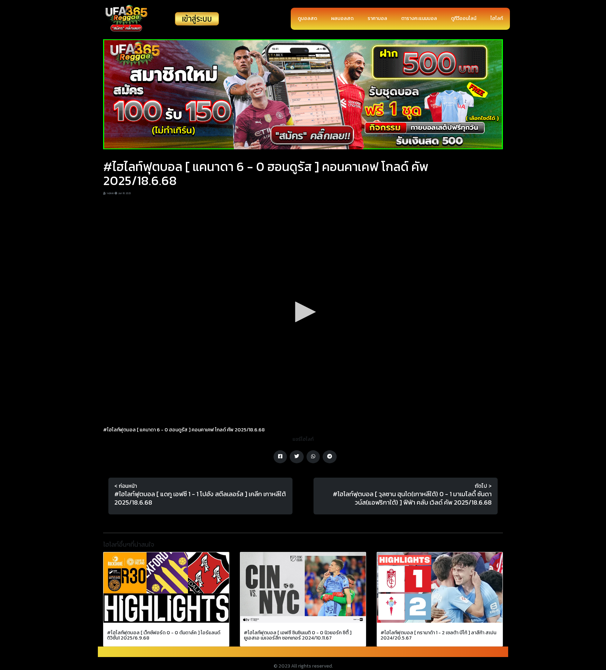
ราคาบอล (377, 18)
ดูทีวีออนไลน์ (463, 18)
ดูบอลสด (307, 18)
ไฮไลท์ (496, 18)
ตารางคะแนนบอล (419, 18)
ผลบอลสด (342, 18)
